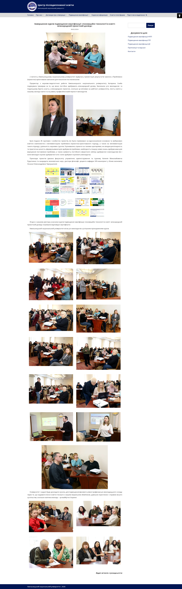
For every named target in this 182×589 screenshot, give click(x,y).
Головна (30, 15)
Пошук (150, 25)
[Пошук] (146, 15)
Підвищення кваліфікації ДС (139, 44)
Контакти (131, 51)
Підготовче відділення (136, 15)
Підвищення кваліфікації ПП (139, 40)
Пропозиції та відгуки (137, 48)
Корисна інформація (99, 15)
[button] (179, 15)
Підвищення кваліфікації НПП (140, 37)
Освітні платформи (117, 15)
